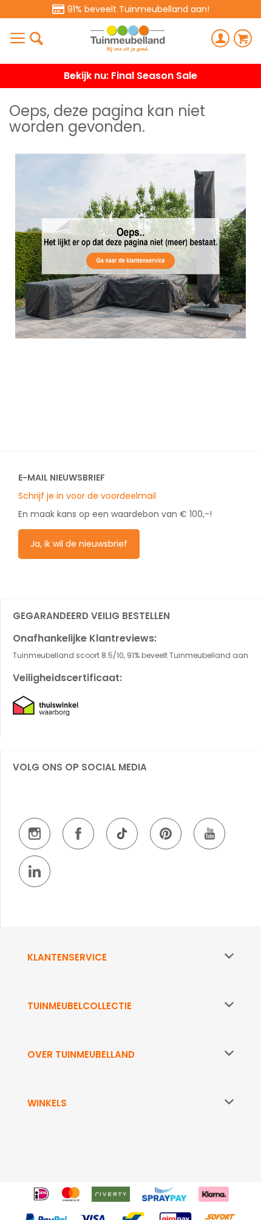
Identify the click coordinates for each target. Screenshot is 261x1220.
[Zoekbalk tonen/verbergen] (36, 38)
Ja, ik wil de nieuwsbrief (78, 544)
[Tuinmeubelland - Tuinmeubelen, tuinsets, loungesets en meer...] (127, 38)
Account (220, 38)
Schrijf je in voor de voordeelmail (87, 496)
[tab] (130, 957)
